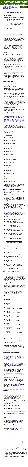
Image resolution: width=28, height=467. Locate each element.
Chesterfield (7, 121)
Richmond (7, 123)
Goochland (12, 121)
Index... (24, 7)
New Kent (22, 121)
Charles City (21, 120)
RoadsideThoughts (14, 2)
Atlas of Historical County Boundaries (14, 117)
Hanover (18, 121)
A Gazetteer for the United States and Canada (14, 4)
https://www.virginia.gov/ (12, 429)
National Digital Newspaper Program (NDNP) (10, 360)
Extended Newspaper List (16, 385)
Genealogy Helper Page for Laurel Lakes (13, 208)
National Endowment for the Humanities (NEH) (14, 358)
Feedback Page (18, 422)
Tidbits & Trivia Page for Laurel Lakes (13, 73)
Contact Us (6, 79)
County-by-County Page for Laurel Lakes (14, 186)
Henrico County (19, 112)
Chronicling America (14, 364)
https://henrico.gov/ (11, 426)
